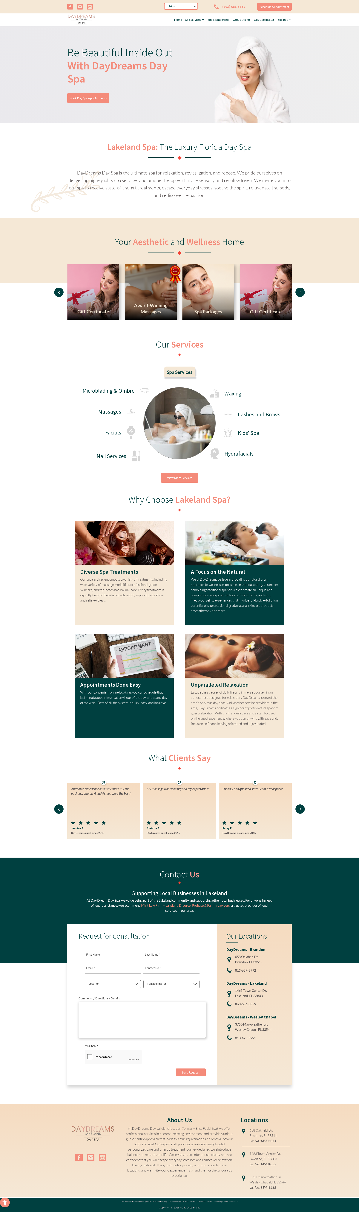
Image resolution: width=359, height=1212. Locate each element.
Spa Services (193, 19)
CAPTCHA (92, 1046)
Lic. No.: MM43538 (263, 1187)
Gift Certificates (264, 19)
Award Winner (164, 269)
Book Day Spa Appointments (88, 98)
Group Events (242, 19)
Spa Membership (218, 19)
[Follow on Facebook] (70, 7)
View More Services (179, 477)
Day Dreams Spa (190, 1207)
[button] (5, 1202)
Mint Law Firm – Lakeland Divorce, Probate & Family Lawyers (185, 905)
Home (178, 19)
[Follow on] (80, 7)
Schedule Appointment (274, 6)
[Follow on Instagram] (90, 7)
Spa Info (283, 19)
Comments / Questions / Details (99, 998)
